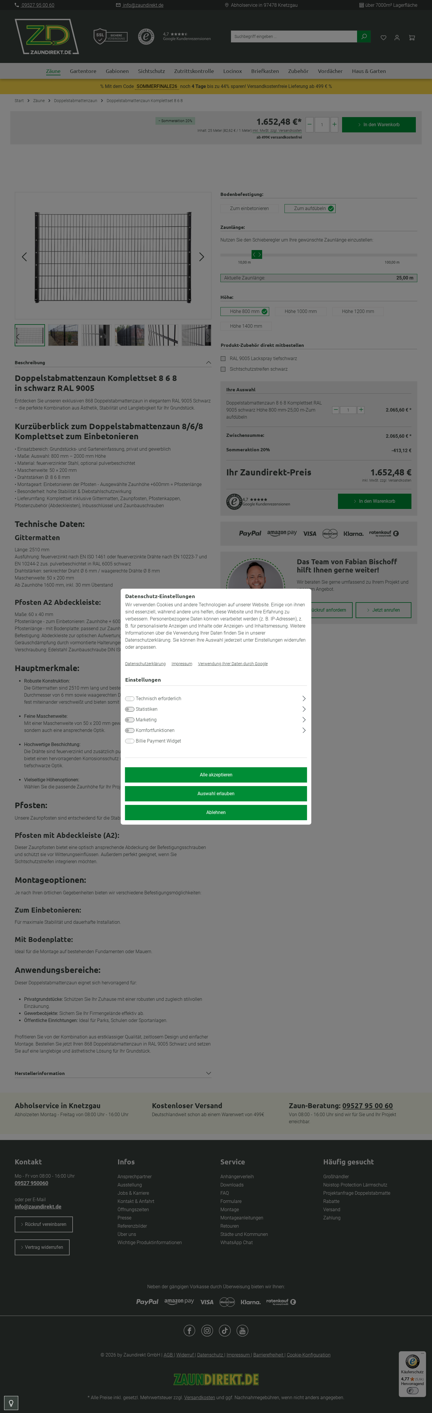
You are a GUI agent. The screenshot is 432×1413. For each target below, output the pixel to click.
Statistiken (147, 709)
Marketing (146, 720)
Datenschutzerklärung (145, 663)
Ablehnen (216, 812)
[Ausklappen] (304, 697)
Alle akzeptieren (216, 775)
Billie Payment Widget (158, 741)
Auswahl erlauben (216, 793)
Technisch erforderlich (158, 698)
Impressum (182, 663)
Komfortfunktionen (155, 730)
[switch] (130, 709)
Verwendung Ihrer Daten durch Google (233, 663)
